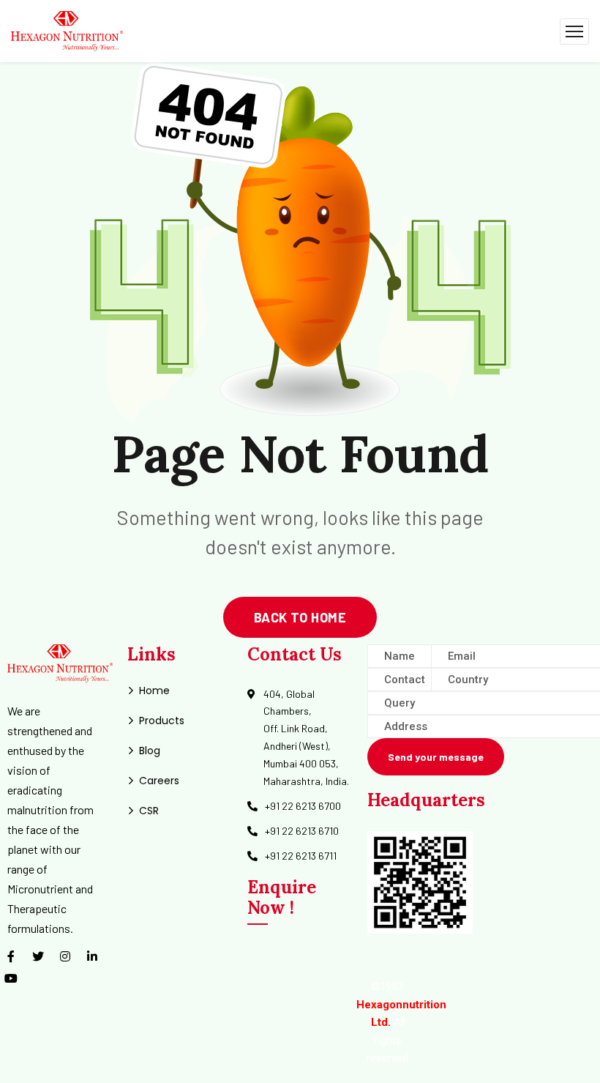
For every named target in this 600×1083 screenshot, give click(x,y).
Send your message (436, 757)
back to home (300, 617)
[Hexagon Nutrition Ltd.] (67, 30)
